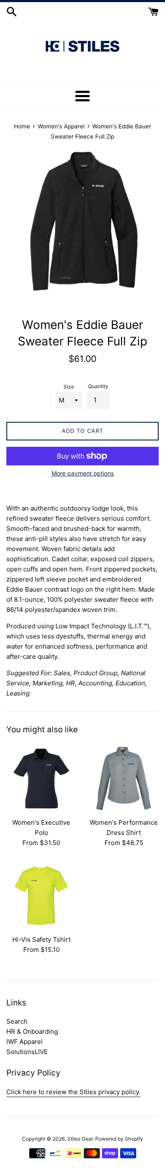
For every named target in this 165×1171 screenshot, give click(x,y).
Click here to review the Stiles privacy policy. (73, 1092)
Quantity (98, 386)
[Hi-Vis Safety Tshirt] (41, 895)
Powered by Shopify (119, 1139)
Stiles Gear (80, 1139)
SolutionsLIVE (27, 1052)
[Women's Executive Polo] (41, 778)
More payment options (83, 473)
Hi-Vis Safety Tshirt (41, 939)
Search (17, 1021)
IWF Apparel (24, 1042)
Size (68, 386)
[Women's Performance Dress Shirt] (124, 778)
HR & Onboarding (32, 1031)
